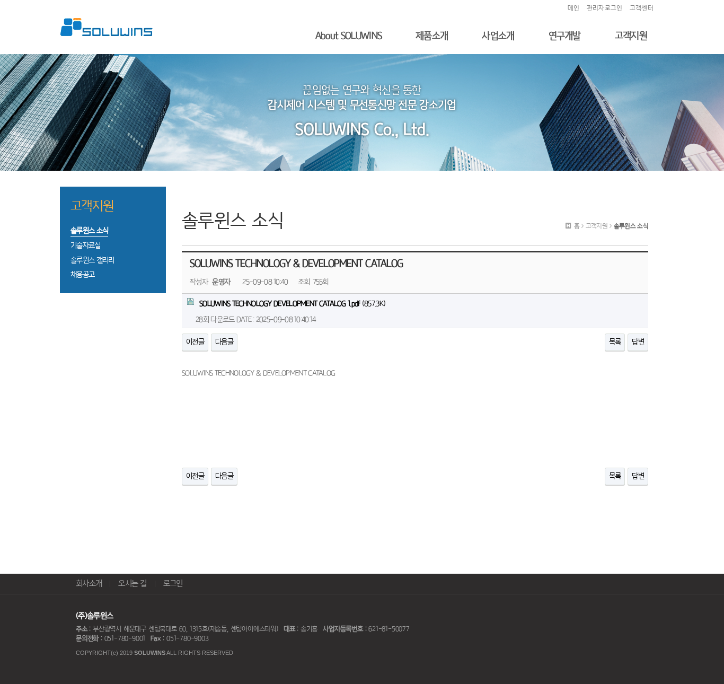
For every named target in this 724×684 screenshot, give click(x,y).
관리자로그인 (605, 8)
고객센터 (642, 8)
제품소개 (432, 35)
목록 (615, 342)
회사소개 (89, 583)
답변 (638, 342)
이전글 (195, 342)
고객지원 (631, 35)
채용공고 (82, 274)
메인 (574, 8)
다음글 (224, 342)
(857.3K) (292, 304)
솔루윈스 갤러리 (92, 260)
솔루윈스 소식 (89, 230)
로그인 (173, 583)
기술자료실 (85, 245)
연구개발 (565, 35)
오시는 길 (132, 583)
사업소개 (498, 35)
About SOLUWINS (348, 35)
